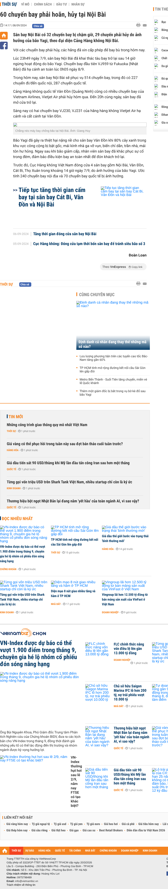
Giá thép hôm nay (17, 830)
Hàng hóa (12, 450)
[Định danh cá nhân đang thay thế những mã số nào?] (113, 325)
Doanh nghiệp (110, 612)
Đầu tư (61, 4)
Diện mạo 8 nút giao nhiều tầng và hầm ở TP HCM (73, 593)
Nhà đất (56, 604)
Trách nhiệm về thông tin (21, 884)
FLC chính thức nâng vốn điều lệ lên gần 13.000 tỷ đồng (129, 648)
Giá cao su (89, 830)
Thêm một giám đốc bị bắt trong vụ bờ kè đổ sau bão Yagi (112, 392)
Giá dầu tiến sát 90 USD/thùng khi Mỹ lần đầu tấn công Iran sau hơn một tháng (68, 463)
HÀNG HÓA (44, 850)
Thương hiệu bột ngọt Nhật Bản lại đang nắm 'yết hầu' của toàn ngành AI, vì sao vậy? (73, 501)
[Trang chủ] (4, 35)
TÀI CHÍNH (75, 850)
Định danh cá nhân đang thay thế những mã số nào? (112, 344)
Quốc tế (11, 469)
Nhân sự (77, 4)
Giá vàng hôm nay (17, 824)
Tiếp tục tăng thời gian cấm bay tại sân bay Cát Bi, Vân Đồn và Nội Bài (52, 197)
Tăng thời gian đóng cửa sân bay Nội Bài (64, 234)
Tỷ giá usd (60, 824)
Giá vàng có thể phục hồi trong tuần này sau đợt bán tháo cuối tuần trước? (65, 444)
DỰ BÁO (29, 850)
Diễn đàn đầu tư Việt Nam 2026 (146, 830)
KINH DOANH (150, 850)
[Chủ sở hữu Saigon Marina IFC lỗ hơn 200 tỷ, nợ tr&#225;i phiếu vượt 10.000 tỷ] (98, 693)
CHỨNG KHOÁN (108, 850)
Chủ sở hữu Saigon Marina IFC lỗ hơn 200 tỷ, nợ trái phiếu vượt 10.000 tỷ (130, 693)
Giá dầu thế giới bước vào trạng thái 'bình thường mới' (125, 538)
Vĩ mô (25, 4)
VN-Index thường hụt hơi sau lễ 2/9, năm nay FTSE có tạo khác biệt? (76, 781)
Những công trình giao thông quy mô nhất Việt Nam (47, 425)
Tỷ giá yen (76, 824)
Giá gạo (74, 830)
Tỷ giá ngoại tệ (41, 824)
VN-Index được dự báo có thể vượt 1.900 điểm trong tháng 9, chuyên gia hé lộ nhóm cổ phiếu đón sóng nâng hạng (22, 554)
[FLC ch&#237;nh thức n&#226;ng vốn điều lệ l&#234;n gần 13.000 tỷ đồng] (98, 651)
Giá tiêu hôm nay (148, 824)
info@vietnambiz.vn (26, 881)
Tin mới (16, 416)
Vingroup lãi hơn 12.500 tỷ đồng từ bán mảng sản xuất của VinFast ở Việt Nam (125, 599)
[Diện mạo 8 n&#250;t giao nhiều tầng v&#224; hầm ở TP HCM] (75, 584)
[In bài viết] (139, 25)
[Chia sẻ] (4, 45)
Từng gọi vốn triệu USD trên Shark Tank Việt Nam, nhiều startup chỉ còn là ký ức (69, 482)
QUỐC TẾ (60, 850)
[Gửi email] (145, 25)
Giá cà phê (128, 824)
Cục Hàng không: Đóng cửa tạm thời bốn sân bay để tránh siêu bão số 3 (89, 244)
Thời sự (9, 4)
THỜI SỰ (16, 850)
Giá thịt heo (58, 830)
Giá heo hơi (111, 824)
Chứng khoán (8, 569)
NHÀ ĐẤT (90, 850)
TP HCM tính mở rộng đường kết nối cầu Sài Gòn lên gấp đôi (112, 369)
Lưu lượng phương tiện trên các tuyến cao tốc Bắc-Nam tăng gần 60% (114, 358)
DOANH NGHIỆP (129, 850)
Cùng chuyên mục (97, 294)
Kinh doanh (14, 488)
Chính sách (43, 4)
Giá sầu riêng (39, 830)
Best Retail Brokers (111, 830)
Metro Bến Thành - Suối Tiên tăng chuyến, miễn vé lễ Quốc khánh (113, 381)
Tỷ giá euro (93, 824)
